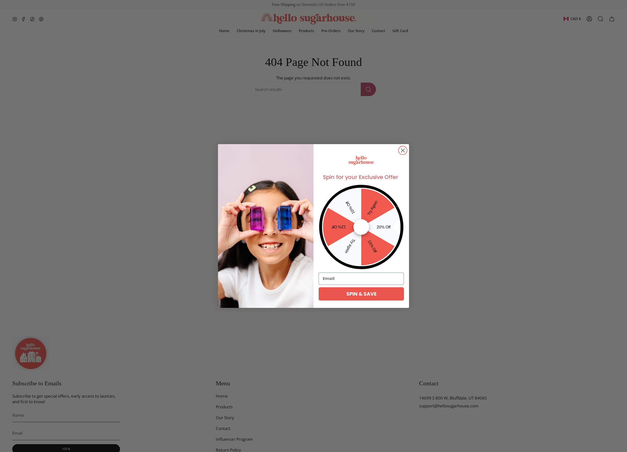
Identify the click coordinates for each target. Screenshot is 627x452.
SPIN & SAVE (361, 293)
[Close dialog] (402, 150)
